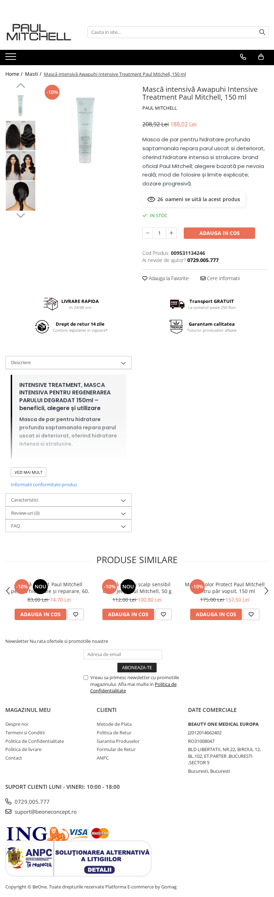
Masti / (34, 73)
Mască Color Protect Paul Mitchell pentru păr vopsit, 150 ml (225, 587)
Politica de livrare (23, 749)
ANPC (103, 758)
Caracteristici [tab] (24, 500)
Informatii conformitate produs (44, 484)
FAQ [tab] (15, 526)
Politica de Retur (114, 732)
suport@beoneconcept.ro (45, 811)
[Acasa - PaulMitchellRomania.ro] (41, 32)
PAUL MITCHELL (159, 108)
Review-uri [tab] (25, 513)
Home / (14, 73)
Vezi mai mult (28, 472)
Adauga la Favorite (168, 278)
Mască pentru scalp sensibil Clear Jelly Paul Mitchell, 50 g (137, 587)
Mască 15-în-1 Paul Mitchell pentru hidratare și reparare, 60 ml (49, 587)
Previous (20, 86)
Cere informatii (223, 278)
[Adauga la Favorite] (75, 614)
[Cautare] (262, 32)
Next (20, 214)
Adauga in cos (219, 233)
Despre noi (16, 724)
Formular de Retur (116, 749)
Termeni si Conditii (25, 732)
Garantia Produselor (118, 741)
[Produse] (11, 58)
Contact (13, 758)
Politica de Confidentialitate (34, 741)
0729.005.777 (31, 801)
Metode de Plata (114, 724)
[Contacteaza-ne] (243, 57)
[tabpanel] (85, 129)
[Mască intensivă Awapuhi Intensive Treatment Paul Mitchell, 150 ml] (85, 129)
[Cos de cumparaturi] (261, 57)
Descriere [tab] (21, 362)
